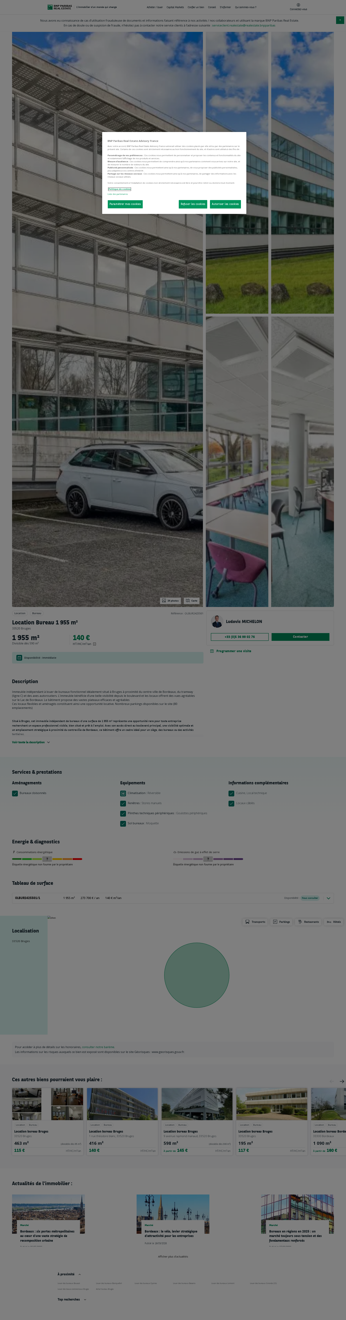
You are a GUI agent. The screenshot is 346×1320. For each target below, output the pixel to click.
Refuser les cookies (193, 204)
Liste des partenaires (118, 194)
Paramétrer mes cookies (125, 204)
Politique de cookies (119, 189)
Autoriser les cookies (225, 204)
